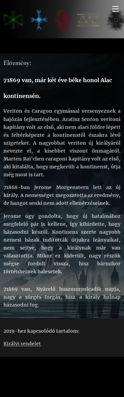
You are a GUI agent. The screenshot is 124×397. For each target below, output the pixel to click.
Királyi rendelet (22, 344)
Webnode (62, 388)
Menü (115, 8)
